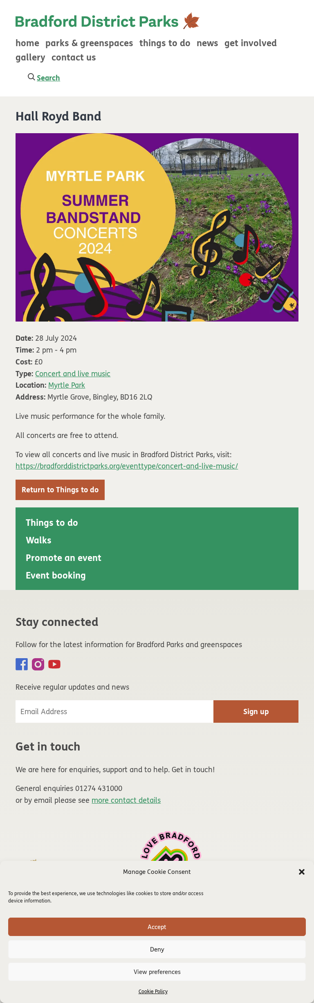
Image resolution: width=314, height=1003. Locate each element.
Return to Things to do (60, 489)
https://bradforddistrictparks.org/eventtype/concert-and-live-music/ (127, 466)
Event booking (56, 575)
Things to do (165, 43)
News (207, 43)
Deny (157, 949)
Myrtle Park (66, 385)
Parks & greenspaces (89, 43)
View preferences (157, 972)
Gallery (30, 57)
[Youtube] (54, 664)
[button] (302, 872)
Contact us (74, 57)
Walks (39, 540)
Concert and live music (72, 373)
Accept (157, 927)
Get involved (250, 43)
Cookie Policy (153, 991)
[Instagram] (38, 664)
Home (27, 43)
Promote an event (63, 558)
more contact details (126, 800)
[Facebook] (22, 664)
